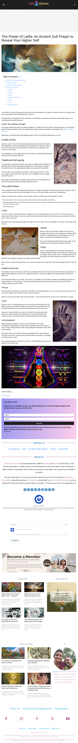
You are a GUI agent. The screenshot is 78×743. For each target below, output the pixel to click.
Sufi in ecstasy (6, 395)
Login (66, 524)
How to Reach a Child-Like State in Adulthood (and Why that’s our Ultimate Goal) (39, 688)
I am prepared (13, 105)
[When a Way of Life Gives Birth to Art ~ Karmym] (11, 587)
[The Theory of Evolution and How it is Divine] (13, 653)
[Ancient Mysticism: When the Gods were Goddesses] (13, 678)
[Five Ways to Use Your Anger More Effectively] (11, 612)
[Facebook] (25, 489)
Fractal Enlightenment (12, 463)
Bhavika (47, 463)
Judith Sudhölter (39, 505)
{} (36, 534)
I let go (10, 100)
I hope (10, 95)
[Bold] (17, 534)
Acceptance (14, 448)
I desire (10, 92)
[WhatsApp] (35, 489)
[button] (74, 5)
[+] (38, 534)
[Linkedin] (39, 489)
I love (10, 102)
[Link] (34, 534)
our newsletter (32, 480)
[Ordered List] (25, 534)
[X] (28, 489)
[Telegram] (42, 489)
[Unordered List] (28, 534)
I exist (10, 90)
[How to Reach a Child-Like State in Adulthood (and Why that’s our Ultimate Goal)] (39, 678)
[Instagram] (21, 718)
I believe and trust (14, 97)
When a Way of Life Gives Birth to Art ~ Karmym (10, 595)
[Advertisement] (39, 21)
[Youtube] (67, 718)
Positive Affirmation (38, 448)
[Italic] (19, 534)
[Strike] (23, 534)
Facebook (64, 480)
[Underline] (21, 534)
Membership (61, 708)
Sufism (53, 448)
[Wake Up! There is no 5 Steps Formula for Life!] (34, 587)
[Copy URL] (49, 489)
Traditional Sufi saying (14, 85)
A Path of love (11, 83)
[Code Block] (32, 534)
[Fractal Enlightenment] (38, 3)
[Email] (46, 489)
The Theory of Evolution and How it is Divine (11, 662)
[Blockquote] (30, 534)
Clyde (55, 463)
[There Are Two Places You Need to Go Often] (61, 597)
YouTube (55, 480)
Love (24, 448)
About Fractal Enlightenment (37, 708)
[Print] (53, 489)
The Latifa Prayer (12, 87)
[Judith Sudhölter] (39, 499)
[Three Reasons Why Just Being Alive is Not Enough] (34, 612)
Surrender (63, 448)
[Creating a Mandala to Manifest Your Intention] (39, 653)
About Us (15, 708)
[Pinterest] (32, 489)
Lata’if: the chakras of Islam (16, 80)
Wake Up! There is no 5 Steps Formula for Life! (32, 595)
